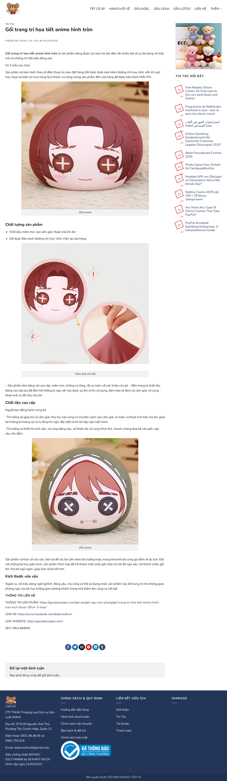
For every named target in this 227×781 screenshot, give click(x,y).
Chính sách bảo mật (74, 737)
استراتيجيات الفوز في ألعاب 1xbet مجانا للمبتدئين (202, 124)
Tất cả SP (97, 9)
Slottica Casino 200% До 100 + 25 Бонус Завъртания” (202, 195)
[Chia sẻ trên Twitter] (75, 647)
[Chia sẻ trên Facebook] (68, 647)
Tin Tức (9, 24)
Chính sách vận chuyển (76, 724)
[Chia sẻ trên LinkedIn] (95, 647)
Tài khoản (122, 724)
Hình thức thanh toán (75, 717)
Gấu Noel (142, 9)
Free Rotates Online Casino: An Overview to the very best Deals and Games (201, 93)
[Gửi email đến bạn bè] (82, 647)
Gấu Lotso (181, 9)
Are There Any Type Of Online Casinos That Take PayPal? (202, 211)
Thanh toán (124, 731)
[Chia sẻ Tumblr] (102, 647)
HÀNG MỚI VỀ (119, 9)
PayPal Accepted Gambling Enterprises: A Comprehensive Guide (201, 226)
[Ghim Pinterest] (89, 647)
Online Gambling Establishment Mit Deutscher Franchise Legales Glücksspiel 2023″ (203, 139)
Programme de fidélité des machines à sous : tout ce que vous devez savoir (203, 110)
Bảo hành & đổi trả (73, 731)
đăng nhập (29, 675)
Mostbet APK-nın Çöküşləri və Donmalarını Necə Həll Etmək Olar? (203, 180)
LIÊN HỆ (200, 9)
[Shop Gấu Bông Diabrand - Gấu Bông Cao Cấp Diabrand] (12, 9)
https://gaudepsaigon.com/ (45, 621)
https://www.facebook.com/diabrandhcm (45, 614)
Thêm (215, 9)
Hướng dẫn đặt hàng (75, 710)
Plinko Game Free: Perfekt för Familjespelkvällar (202, 166)
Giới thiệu (122, 710)
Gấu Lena (161, 9)
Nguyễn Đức (50, 40)
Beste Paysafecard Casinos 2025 (203, 154)
